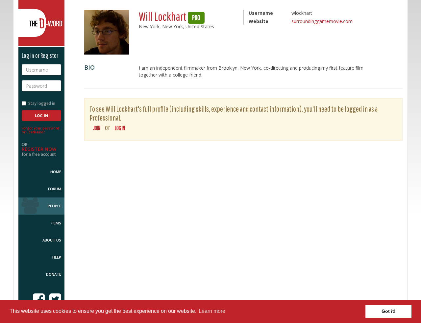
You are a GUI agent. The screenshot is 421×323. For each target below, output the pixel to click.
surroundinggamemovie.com (322, 21)
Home (55, 171)
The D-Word (41, 23)
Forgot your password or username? (40, 130)
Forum (54, 188)
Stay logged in (41, 103)
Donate (53, 274)
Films (56, 222)
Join (96, 128)
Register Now (39, 149)
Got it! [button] (389, 311)
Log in (120, 128)
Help (56, 257)
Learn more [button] (212, 311)
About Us (51, 240)
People (54, 205)
